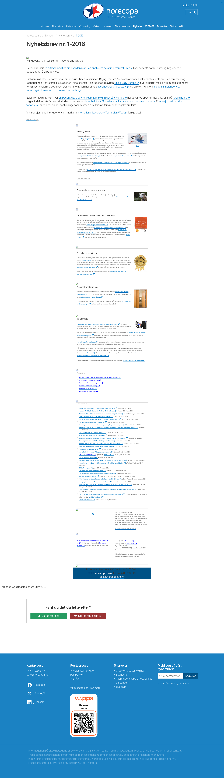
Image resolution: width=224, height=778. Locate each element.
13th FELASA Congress (86, 454)
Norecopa (128, 541)
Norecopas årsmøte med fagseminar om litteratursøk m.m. (96, 446)
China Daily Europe (125, 82)
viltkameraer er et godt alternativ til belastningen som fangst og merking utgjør (110, 169)
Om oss (45, 26)
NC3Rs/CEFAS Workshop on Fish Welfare (92, 435)
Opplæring (84, 26)
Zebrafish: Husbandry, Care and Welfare (91, 432)
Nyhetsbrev (65, 35)
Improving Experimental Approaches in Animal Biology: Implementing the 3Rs (102, 460)
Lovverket (107, 26)
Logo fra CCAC (31, 119)
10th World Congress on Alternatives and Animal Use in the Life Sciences (101, 494)
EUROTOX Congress (85, 500)
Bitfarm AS (75, 762)
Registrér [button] (190, 676)
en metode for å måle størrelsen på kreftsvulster (108, 227)
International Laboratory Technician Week (101, 112)
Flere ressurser (123, 26)
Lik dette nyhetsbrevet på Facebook (125, 528)
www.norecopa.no (99, 573)
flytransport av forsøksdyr (112, 86)
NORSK (186, 5)
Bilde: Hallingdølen (82, 178)
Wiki (181, 26)
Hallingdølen (88, 139)
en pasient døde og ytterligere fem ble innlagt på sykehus (91, 97)
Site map (121, 686)
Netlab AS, (62, 762)
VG (78, 139)
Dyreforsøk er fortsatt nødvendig (89, 380)
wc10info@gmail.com (94, 497)
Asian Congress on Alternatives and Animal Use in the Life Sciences (99, 479)
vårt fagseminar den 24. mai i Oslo (87, 156)
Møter (96, 26)
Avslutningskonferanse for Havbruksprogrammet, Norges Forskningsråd (101, 425)
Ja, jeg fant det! (50, 615)
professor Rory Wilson (122, 156)
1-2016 (79, 35)
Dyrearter (162, 26)
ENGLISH (194, 5)
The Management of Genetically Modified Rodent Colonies (96, 473)
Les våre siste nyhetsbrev (174, 683)
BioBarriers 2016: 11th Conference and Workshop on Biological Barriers (100, 414)
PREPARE (150, 26)
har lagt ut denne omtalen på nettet (90, 297)
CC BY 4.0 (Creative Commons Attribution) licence (114, 750)
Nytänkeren (85, 260)
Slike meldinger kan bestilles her (95, 225)
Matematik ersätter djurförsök (86, 267)
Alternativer (58, 26)
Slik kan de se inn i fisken (86, 388)
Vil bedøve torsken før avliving (88, 386)
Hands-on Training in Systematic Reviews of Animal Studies (97, 411)
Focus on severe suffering (87, 457)
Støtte (173, 26)
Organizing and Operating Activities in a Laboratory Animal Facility (98, 419)
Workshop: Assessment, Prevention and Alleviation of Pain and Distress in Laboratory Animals (107, 427)
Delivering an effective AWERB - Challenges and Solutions (96, 441)
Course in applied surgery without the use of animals (94, 416)
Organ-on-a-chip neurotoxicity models (90, 383)
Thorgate (91, 762)
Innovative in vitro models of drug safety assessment (95, 452)
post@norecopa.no (111, 576)
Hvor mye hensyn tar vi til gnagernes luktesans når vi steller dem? (97, 324)
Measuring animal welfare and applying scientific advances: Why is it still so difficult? (104, 484)
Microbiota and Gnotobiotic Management (91, 470)
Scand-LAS (107, 454)
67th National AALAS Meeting (87, 476)
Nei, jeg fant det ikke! (89, 615)
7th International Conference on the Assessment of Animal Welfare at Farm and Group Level (106, 489)
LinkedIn (39, 701)
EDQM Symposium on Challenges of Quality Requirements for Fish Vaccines (102, 438)
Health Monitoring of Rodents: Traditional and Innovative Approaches (99, 443)
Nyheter (137, 26)
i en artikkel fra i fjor (86, 353)
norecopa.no (33, 35)
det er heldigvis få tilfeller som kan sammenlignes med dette (118, 101)
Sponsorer (122, 674)
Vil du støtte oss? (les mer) (85, 687)
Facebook (40, 684)
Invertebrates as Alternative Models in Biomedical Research (97, 408)
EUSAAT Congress (84, 468)
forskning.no (180, 97)
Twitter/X (40, 693)
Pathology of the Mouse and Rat (88, 449)
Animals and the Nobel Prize (87, 391)
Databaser (71, 26)
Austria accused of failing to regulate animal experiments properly (98, 377)
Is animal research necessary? (132, 360)
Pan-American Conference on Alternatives (91, 422)
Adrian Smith (130, 544)
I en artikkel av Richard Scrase (86, 342)
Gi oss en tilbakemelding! (130, 670)
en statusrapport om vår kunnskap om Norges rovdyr (109, 162)
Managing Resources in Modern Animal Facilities (93, 482)
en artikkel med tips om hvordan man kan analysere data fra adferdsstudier (87, 68)
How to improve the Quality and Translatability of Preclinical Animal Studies (101, 463)
